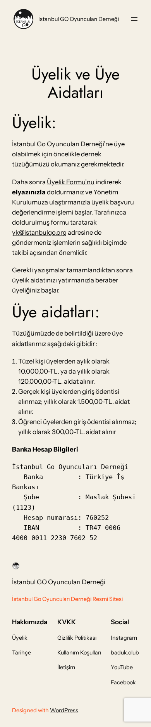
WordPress (64, 710)
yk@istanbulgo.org (39, 232)
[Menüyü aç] (134, 19)
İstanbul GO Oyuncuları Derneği (78, 19)
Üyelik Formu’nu (70, 182)
